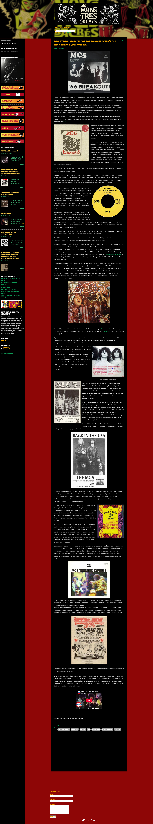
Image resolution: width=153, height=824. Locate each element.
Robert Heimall (105, 329)
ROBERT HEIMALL (107, 729)
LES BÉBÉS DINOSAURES (9, 282)
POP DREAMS (5, 286)
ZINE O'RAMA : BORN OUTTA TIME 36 (8, 233)
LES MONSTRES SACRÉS (10, 313)
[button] (123, 41)
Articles (6, 347)
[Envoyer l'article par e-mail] (58, 726)
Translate (69, 32)
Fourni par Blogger (90, 820)
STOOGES (117, 729)
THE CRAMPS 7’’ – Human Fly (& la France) (10, 193)
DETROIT (83, 729)
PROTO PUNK (96, 729)
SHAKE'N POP (5, 288)
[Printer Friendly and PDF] (9, 44)
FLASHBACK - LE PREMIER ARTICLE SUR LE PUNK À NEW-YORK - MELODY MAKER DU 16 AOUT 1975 (10, 256)
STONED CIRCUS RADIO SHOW (10, 278)
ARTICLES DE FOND (63, 729)
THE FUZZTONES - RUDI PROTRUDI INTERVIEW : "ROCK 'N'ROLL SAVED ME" (10, 172)
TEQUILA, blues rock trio (10, 151)
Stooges (106, 331)
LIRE (22, 164)
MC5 (64, 121)
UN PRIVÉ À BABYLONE (8, 289)
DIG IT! (3, 280)
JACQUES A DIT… (7, 213)
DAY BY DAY (74, 729)
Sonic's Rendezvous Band (113, 254)
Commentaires (8, 349)
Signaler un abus (7, 353)
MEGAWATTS (5, 284)
